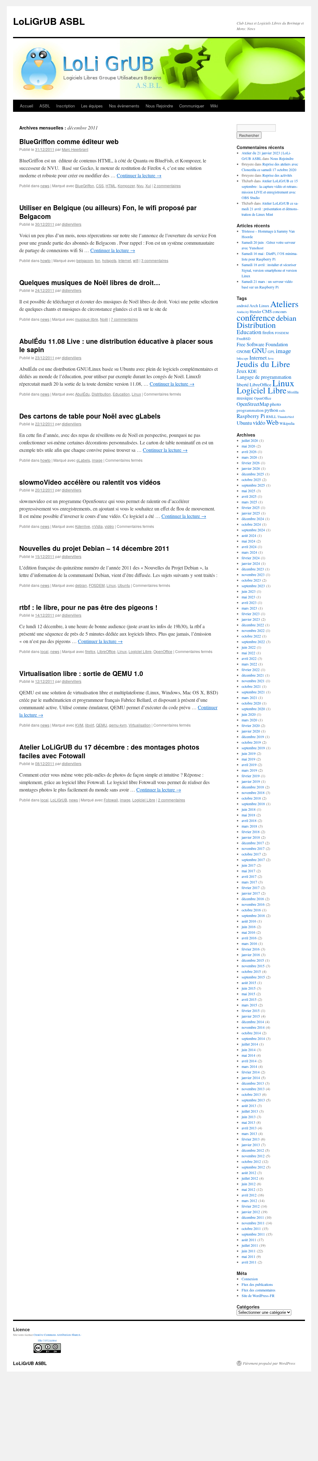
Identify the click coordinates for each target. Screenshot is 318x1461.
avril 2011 (249, 1261)
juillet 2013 (250, 1111)
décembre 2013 (253, 1083)
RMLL (271, 416)
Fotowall (111, 799)
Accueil (26, 106)
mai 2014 (248, 1055)
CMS (267, 311)
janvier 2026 (251, 468)
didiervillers (71, 224)
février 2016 (251, 948)
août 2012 (249, 1172)
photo (275, 404)
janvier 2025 (251, 512)
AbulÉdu (82, 394)
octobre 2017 (251, 853)
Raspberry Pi (251, 416)
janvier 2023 (251, 619)
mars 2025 (249, 501)
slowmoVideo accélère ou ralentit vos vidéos (90, 482)
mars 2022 (249, 663)
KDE (252, 371)
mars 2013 (249, 1133)
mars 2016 (249, 943)
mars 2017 (249, 881)
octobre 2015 (251, 971)
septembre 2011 (253, 1234)
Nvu (140, 185)
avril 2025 (249, 496)
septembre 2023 (253, 585)
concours (280, 311)
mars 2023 (249, 608)
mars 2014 (249, 1066)
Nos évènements (124, 106)
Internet (124, 260)
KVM (79, 725)
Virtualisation (140, 725)
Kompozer (126, 185)
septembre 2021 (253, 691)
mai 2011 (248, 1256)
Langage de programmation (264, 377)
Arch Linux (259, 305)
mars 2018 (249, 826)
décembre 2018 (253, 786)
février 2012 (251, 1206)
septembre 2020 (253, 708)
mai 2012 (248, 1189)
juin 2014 (249, 1049)
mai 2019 (248, 758)
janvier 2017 (251, 893)
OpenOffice (162, 651)
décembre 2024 (253, 518)
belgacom (84, 260)
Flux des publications (257, 1284)
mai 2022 (248, 652)
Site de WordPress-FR (258, 1295)
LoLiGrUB (58, 799)
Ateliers (284, 304)
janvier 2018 (251, 837)
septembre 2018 (253, 803)
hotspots (109, 260)
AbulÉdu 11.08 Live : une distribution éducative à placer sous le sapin (116, 345)
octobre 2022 (251, 635)
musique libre (86, 319)
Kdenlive (82, 526)
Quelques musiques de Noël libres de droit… (89, 282)
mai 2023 (248, 596)
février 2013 (251, 1139)
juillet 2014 (250, 1043)
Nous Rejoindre (159, 106)
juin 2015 (249, 988)
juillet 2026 (250, 440)
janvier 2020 (251, 730)
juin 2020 (249, 714)
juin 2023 (249, 591)
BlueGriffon (84, 185)
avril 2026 (249, 451)
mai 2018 (248, 814)
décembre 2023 (253, 568)
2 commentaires (167, 185)
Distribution (101, 394)
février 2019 (251, 775)
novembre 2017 (253, 848)
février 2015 (251, 1010)
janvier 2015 (251, 1016)
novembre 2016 (253, 904)
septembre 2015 (253, 976)
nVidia (97, 526)
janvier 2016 (251, 954)
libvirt (89, 725)
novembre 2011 (253, 1222)
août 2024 (249, 535)
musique (245, 398)
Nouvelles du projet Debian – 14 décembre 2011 (94, 548)
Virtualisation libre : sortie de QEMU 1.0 (81, 673)
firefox (90, 651)
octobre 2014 (251, 1032)
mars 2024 (249, 552)
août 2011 (249, 1239)
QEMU (101, 725)
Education (121, 394)
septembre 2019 (253, 747)
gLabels (83, 460)
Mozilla (292, 392)
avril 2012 (249, 1194)
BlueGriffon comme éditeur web (69, 141)
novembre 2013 (253, 1088)
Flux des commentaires (258, 1289)
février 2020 (251, 725)
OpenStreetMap (253, 403)
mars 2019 (249, 770)
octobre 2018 (251, 798)
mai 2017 (248, 870)
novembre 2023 (253, 574)
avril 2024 (249, 546)
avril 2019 (249, 764)
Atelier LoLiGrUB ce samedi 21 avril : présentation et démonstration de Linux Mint (270, 209)
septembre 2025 (253, 485)
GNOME (244, 351)
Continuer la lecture (139, 175)
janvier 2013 (251, 1144)
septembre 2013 (253, 1099)
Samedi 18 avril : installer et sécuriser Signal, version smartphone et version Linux (269, 270)
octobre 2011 (251, 1228)
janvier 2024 (251, 563)
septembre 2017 (253, 859)
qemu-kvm (118, 725)
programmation (250, 410)
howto (45, 260)
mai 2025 (248, 490)
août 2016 (249, 921)
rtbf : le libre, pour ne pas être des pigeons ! (88, 607)
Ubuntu (124, 585)
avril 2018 (249, 820)
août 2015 (249, 982)
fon (97, 260)
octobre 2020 (251, 703)
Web (272, 422)
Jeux (242, 370)
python (271, 410)
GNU (259, 350)
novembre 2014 (253, 1027)
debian (81, 585)
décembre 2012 (253, 1150)
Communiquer (191, 106)
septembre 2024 (253, 529)
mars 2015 (249, 1004)
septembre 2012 (253, 1166)
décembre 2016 (253, 898)
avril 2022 (249, 658)
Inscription (65, 106)
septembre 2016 (253, 915)
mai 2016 (248, 932)
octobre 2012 (251, 1161)
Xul (148, 185)
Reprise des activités (277, 175)
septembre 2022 (253, 641)
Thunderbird (285, 417)
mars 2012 (249, 1200)
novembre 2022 (253, 630)
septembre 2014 (253, 1038)
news (44, 185)
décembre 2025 (253, 473)
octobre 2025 (251, 479)
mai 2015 (248, 993)
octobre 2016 (251, 909)
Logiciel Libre (140, 651)
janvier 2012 (251, 1211)
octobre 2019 (251, 742)
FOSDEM (97, 585)
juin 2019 (249, 753)
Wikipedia (286, 423)
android (242, 305)
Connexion (250, 1278)
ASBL (44, 106)
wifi (136, 260)
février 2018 (251, 831)
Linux (136, 394)
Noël (104, 319)
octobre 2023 (251, 580)
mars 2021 (249, 697)
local (44, 651)
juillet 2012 (250, 1178)
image (97, 460)
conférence (256, 317)
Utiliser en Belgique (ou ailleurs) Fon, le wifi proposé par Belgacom (108, 211)
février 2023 (251, 613)
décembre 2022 (253, 624)
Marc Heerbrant (75, 149)
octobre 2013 (251, 1094)
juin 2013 (249, 1116)
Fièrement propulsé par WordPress (269, 1363)
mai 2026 (248, 445)
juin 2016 (249, 926)
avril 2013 (249, 1127)
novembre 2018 (253, 792)
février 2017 (251, 887)
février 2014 (251, 1071)
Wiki (214, 106)
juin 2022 (249, 647)
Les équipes (92, 106)
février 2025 (251, 507)
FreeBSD (244, 338)
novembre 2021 (253, 680)
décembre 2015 (253, 960)
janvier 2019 (251, 781)
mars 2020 (249, 719)
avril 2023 (249, 602)
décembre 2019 (253, 736)
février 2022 (251, 669)
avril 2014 (249, 1060)
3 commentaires (154, 260)
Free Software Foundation (262, 344)
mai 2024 (248, 540)
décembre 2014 (253, 1021)
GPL (271, 351)
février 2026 (251, 462)
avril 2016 (249, 937)
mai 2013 (248, 1122)
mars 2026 (249, 457)
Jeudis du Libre (263, 364)
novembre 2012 (253, 1155)
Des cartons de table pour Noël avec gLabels (90, 415)
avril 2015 (249, 999)
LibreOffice (106, 651)
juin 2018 (249, 809)
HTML (111, 185)
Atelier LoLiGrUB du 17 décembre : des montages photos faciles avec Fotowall (109, 751)
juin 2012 (249, 1183)
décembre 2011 (253, 1217)
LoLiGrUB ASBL (49, 21)
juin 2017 (249, 865)
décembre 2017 (253, 842)
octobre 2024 (251, 524)
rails (282, 410)
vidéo (109, 526)
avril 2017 (249, 876)
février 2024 (251, 557)
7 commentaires (124, 319)
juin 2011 (249, 1250)
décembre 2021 (253, 675)
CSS (100, 185)
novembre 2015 (253, 965)
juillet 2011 (250, 1245)
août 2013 (249, 1105)
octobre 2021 (251, 686)
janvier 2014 (251, 1077)
